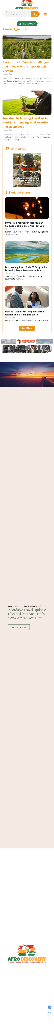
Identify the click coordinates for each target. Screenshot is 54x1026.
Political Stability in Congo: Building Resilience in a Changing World (24, 313)
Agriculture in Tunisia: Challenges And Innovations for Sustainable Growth (26, 66)
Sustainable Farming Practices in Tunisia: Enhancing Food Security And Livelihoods (25, 122)
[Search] (35, 14)
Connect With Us (19, 627)
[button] (45, 14)
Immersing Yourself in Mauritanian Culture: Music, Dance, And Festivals (24, 224)
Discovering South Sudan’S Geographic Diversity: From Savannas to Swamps (26, 269)
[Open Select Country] (35, 23)
